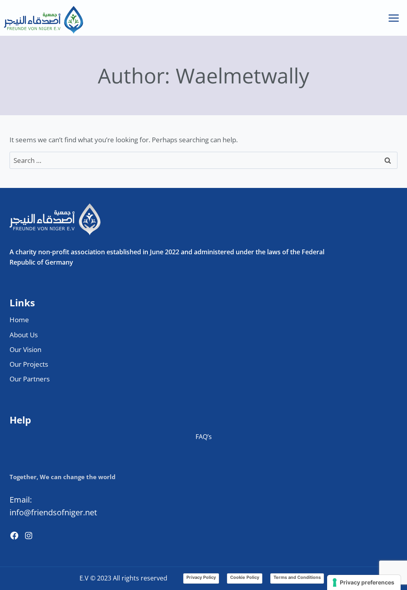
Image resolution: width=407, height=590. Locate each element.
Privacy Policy (201, 577)
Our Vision (25, 349)
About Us (24, 334)
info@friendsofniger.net (53, 512)
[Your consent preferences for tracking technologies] (364, 582)
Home (19, 319)
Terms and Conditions (297, 577)
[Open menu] (393, 18)
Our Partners (30, 378)
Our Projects (29, 364)
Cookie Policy (244, 577)
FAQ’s (204, 436)
